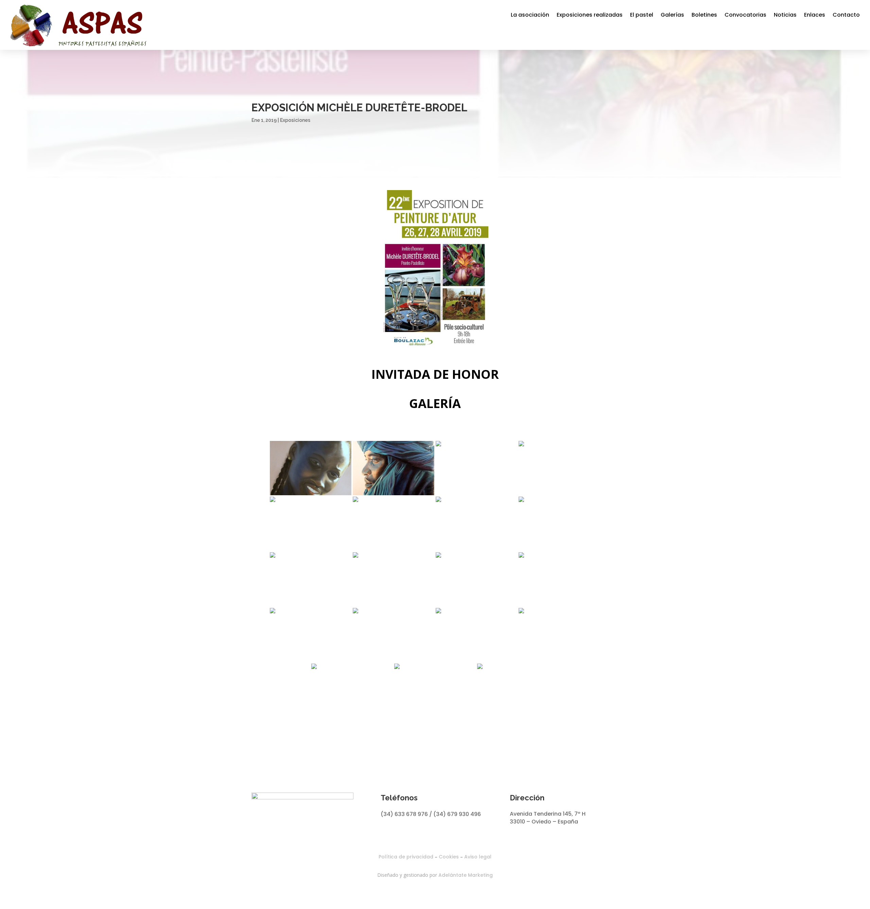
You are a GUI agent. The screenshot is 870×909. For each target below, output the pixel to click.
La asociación (530, 15)
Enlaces (814, 15)
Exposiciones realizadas (590, 15)
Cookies (449, 856)
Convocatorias (745, 15)
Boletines (704, 15)
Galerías (672, 15)
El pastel (641, 15)
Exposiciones (295, 120)
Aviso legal (477, 856)
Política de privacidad (406, 856)
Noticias (785, 15)
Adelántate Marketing (465, 875)
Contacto (846, 15)
